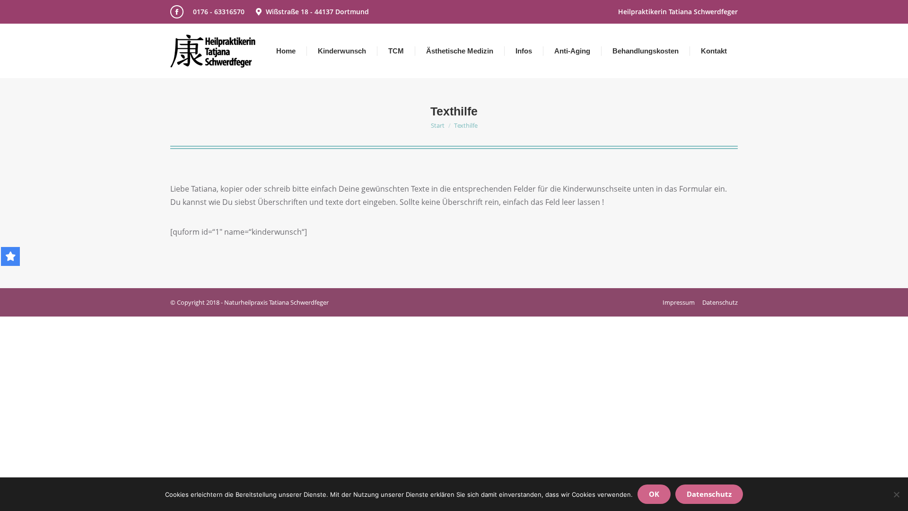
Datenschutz (709, 494)
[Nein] (896, 494)
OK (654, 494)
